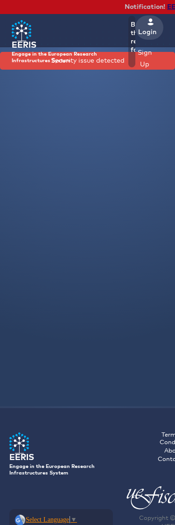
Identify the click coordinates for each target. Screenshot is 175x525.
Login (147, 32)
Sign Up (145, 59)
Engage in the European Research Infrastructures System (54, 52)
